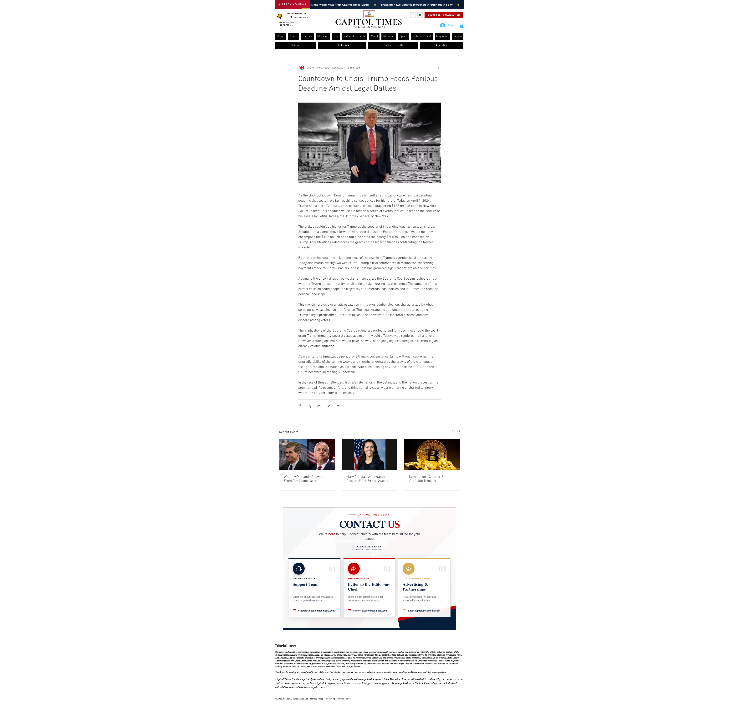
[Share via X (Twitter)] (309, 406)
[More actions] (438, 67)
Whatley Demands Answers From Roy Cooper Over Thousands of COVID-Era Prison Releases (304, 479)
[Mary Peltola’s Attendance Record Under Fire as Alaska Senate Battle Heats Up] (369, 454)
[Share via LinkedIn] (319, 406)
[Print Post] (338, 406)
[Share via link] (328, 406)
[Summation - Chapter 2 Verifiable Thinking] (432, 454)
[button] (462, 25)
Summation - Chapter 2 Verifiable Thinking (426, 479)
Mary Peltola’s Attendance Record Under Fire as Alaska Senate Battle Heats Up (367, 479)
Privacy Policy (316, 699)
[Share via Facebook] (300, 406)
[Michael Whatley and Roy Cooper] (307, 454)
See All (456, 431)
